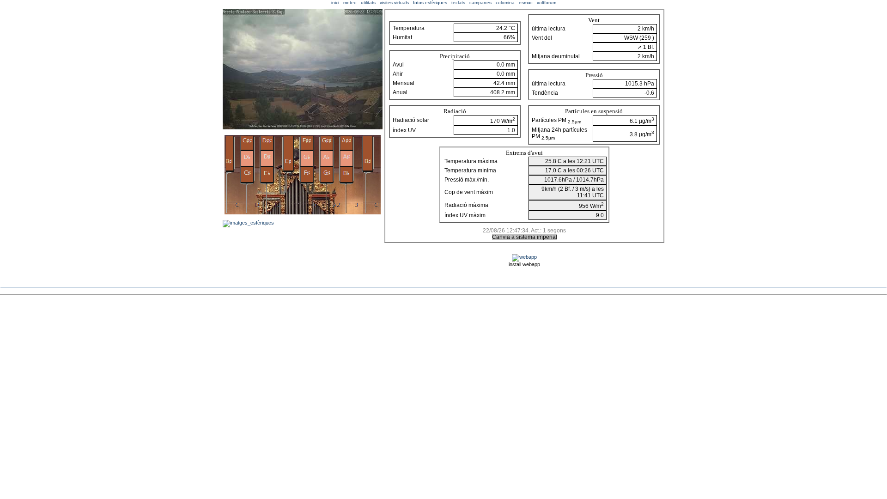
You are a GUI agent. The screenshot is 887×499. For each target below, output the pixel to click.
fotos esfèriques (430, 2)
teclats (458, 2)
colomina (505, 2)
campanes (480, 2)
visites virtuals (394, 2)
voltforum (546, 2)
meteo (350, 2)
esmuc (526, 2)
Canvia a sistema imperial (524, 237)
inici (335, 2)
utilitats (368, 2)
